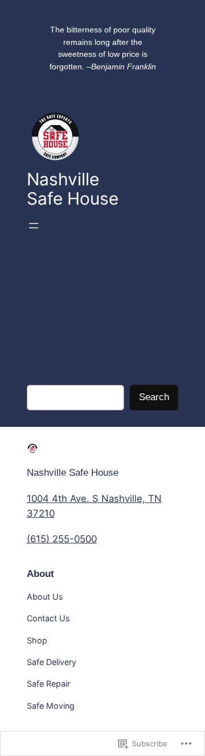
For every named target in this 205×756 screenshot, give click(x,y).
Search (154, 397)
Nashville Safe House (72, 472)
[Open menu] (33, 225)
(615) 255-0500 (62, 539)
